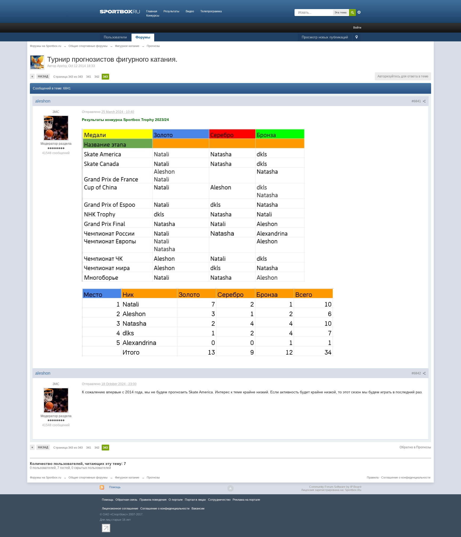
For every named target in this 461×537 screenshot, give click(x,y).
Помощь (115, 487)
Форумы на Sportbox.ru (45, 477)
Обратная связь (126, 499)
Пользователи (115, 37)
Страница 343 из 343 (68, 76)
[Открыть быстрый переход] (356, 37)
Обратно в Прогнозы (415, 447)
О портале (176, 499)
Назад (43, 76)
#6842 (417, 373)
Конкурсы (152, 15)
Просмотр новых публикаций (325, 37)
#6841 (417, 101)
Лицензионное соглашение (120, 508)
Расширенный (359, 12)
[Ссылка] (193, 205)
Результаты (171, 11)
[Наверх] (230, 488)
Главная (151, 11)
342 (96, 76)
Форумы (143, 37)
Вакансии (198, 508)
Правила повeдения (153, 499)
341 (88, 76)
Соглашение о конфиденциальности (405, 477)
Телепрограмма (211, 11)
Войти (357, 27)
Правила (373, 477)
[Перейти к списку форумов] (120, 11)
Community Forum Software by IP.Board (335, 486)
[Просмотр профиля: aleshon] (56, 128)
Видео (190, 11)
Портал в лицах (195, 499)
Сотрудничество (219, 499)
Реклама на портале (246, 499)
